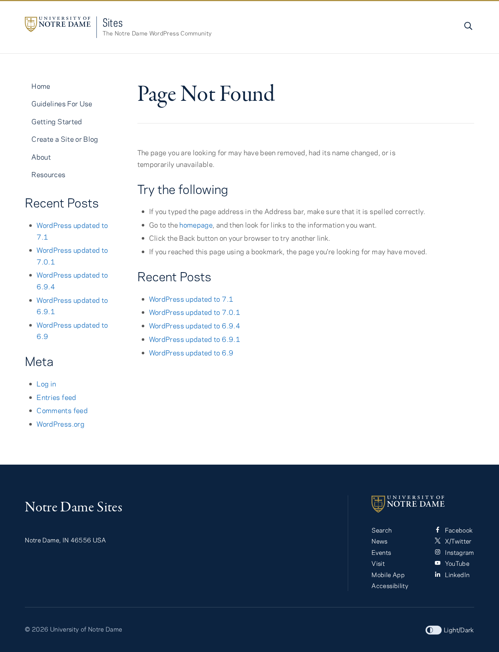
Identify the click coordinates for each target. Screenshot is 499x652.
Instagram (458, 552)
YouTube (456, 563)
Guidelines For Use (61, 103)
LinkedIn (456, 575)
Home (40, 86)
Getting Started (56, 121)
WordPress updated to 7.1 (191, 299)
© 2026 (36, 629)
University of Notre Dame (86, 629)
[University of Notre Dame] (423, 504)
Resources (48, 174)
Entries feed (56, 397)
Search (382, 530)
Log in (46, 383)
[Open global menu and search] (467, 26)
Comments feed (62, 410)
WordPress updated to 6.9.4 (194, 325)
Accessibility (390, 586)
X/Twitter (457, 541)
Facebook (458, 530)
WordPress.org (60, 423)
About (41, 156)
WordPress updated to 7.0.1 (194, 312)
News (379, 541)
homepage (196, 224)
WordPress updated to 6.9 (191, 352)
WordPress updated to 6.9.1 (194, 339)
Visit (378, 563)
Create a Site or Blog (64, 139)
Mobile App (388, 575)
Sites (113, 22)
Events (381, 552)
